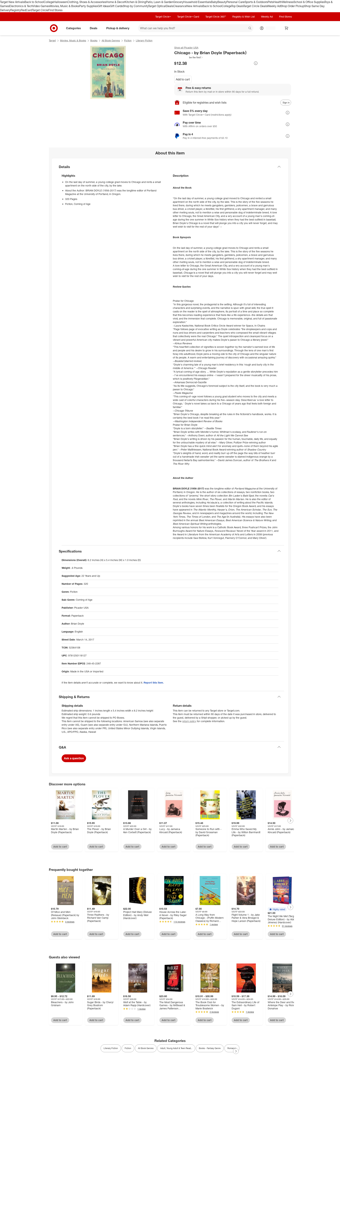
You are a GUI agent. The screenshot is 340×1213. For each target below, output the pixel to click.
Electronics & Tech (21, 6)
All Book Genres (111, 40)
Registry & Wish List (243, 16)
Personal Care (235, 2)
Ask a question (74, 758)
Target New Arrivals (12, 2)
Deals (169, 6)
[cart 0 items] (286, 28)
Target (52, 40)
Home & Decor (115, 2)
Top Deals (237, 6)
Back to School (34, 2)
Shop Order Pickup (292, 6)
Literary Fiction (144, 40)
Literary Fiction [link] (111, 1048)
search (250, 28)
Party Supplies (88, 6)
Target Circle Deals (255, 6)
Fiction (128, 40)
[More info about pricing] (255, 63)
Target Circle (40, 10)
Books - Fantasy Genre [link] (210, 1048)
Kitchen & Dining (135, 2)
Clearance (179, 6)
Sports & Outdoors (256, 2)
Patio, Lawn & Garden (159, 2)
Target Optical (157, 6)
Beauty (221, 2)
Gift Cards (116, 6)
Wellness (287, 2)
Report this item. (154, 682)
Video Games (41, 6)
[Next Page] (290, 820)
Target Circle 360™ (215, 16)
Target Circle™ (163, 16)
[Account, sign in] (269, 28)
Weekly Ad (273, 6)
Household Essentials (197, 2)
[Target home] (54, 28)
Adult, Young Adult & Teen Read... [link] (176, 1048)
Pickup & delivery (117, 28)
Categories (73, 28)
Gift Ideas (104, 6)
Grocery (178, 2)
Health (277, 2)
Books (93, 40)
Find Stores (55, 10)
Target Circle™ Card (188, 16)
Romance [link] (231, 1048)
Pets (270, 2)
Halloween (60, 2)
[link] (188, 57)
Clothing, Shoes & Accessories (86, 2)
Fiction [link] (128, 1048)
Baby (214, 2)
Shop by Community (135, 6)
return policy (189, 721)
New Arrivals (194, 6)
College (49, 2)
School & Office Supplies (308, 2)
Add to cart (183, 79)
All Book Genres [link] (146, 1048)
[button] (188, 57)
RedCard (26, 10)
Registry (15, 10)
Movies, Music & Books (64, 6)
